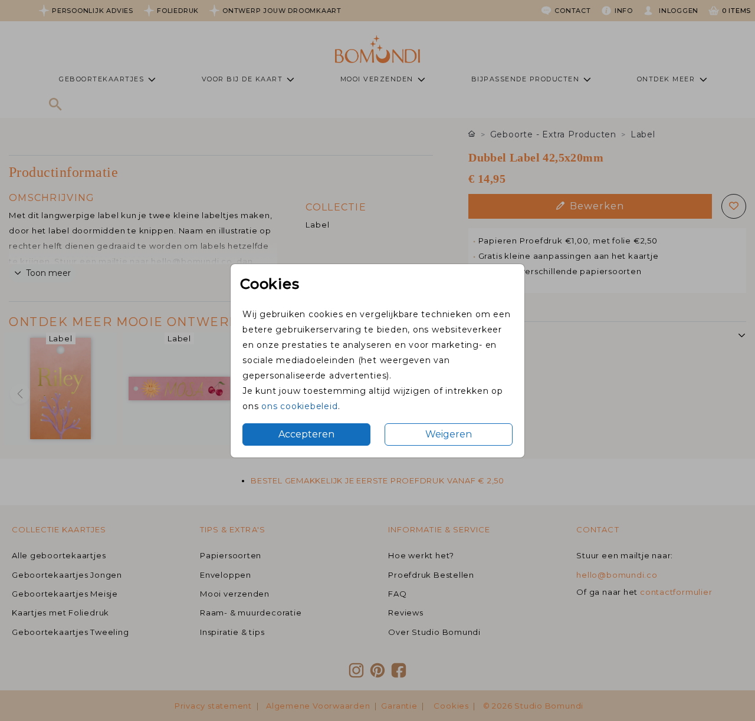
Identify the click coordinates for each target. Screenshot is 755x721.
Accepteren (306, 434)
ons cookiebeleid (299, 406)
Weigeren (448, 434)
